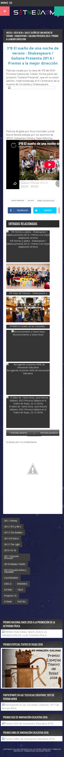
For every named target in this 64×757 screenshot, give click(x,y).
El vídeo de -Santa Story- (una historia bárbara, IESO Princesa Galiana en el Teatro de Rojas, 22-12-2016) (28, 409)
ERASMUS (22, 583)
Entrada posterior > (50, 432)
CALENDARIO (11, 577)
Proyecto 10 (10, 595)
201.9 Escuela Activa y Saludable (15, 570)
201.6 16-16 (31, 200)
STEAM (7, 601)
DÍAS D (7, 583)
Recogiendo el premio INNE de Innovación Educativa (28, 372)
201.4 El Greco (11, 538)
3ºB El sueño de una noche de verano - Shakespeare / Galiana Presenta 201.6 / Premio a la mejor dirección (33, 56)
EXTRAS (8, 589)
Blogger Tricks (43, 751)
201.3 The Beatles (13, 532)
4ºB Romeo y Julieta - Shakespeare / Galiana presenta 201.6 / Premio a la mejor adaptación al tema (28, 243)
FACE (20, 589)
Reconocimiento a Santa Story (28, 334)
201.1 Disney (10, 520)
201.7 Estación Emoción (11, 557)
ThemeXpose (29, 751)
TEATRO (21, 601)
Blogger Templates (42, 749)
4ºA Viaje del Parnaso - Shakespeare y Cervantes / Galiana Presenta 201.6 (28, 295)
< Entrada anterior (18, 432)
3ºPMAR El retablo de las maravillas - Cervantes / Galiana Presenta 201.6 (27, 328)
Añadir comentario (17, 200)
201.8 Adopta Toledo (14, 564)
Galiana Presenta (21, 749)
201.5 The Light (12, 544)
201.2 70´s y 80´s (12, 526)
